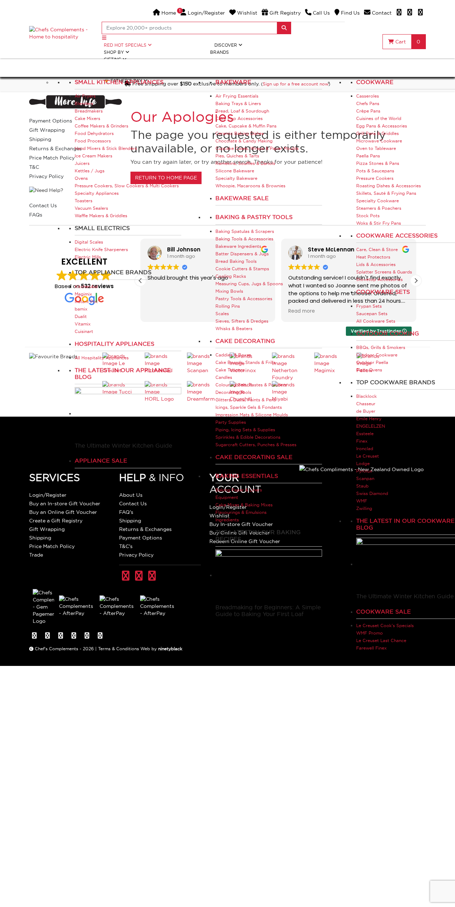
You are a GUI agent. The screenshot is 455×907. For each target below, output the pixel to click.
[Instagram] (420, 13)
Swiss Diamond (372, 493)
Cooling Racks (230, 276)
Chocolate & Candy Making (244, 141)
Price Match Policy (52, 546)
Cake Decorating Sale (254, 457)
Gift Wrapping (47, 529)
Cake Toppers (230, 370)
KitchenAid (86, 286)
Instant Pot (86, 301)
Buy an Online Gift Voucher (63, 512)
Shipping (40, 538)
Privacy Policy (136, 555)
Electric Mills (88, 257)
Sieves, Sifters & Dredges (241, 321)
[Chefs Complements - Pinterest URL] (139, 576)
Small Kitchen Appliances (119, 82)
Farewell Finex (371, 648)
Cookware (375, 82)
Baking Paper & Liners (238, 490)
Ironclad (364, 448)
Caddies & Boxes (233, 355)
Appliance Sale (101, 460)
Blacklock (366, 396)
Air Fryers (85, 96)
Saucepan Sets (371, 313)
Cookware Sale (383, 611)
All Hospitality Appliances (102, 357)
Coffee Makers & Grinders (101, 126)
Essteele (365, 433)
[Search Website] (284, 28)
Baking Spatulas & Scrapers (244, 231)
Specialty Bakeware (236, 178)
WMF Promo (369, 633)
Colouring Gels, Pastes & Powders (251, 384)
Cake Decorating (245, 341)
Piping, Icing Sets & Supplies (245, 429)
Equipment (226, 497)
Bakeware (233, 82)
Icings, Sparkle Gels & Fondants (248, 407)
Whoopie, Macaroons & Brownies (250, 185)
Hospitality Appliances (114, 343)
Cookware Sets (383, 291)
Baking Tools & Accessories (244, 238)
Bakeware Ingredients (238, 246)
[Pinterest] (409, 13)
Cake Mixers (87, 118)
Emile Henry (368, 418)
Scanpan (365, 478)
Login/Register (203, 13)
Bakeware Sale (242, 198)
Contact (381, 13)
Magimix (83, 294)
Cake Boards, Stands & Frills (245, 362)
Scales (222, 313)
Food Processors (93, 141)
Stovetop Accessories (379, 279)
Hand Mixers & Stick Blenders (106, 148)
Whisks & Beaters (233, 328)
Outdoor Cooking (387, 333)
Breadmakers (89, 111)
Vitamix (83, 324)
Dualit (81, 316)
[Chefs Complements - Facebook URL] (125, 576)
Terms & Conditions (118, 648)
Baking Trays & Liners (238, 103)
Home (168, 13)
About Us (131, 495)
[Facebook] (399, 13)
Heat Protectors (373, 257)
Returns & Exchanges (145, 529)
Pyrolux (364, 471)
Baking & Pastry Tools (254, 217)
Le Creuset (367, 456)
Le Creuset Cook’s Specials (385, 625)
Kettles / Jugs (90, 170)
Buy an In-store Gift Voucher (64, 503)
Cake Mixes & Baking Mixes (244, 504)
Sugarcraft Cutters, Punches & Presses (255, 444)
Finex (362, 441)
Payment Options (140, 538)
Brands (219, 52)
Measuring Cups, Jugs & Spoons (249, 283)
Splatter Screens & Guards (384, 272)
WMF (361, 501)
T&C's (126, 546)
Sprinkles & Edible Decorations (247, 437)
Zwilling (364, 508)
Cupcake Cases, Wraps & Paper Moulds (257, 148)
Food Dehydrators (94, 133)
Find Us (349, 13)
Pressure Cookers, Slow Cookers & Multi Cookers (127, 185)
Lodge (363, 463)
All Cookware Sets (375, 321)
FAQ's (126, 512)
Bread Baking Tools (236, 261)
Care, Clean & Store (377, 249)
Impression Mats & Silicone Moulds (251, 414)
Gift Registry (284, 13)
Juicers (82, 163)
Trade (36, 555)
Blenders (84, 103)
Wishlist (246, 13)
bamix (81, 309)
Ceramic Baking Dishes (239, 133)
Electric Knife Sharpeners (101, 249)
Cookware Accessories (397, 235)
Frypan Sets (369, 306)
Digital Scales (89, 242)
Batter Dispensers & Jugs (242, 253)
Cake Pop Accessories (239, 118)
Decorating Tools (233, 392)
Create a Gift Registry (55, 520)
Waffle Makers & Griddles (101, 215)
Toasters (83, 200)
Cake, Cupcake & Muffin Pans (246, 126)
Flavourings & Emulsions (241, 512)
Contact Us (133, 503)
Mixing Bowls (229, 291)
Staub (362, 486)
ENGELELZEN (370, 426)
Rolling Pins (227, 306)
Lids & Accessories (376, 264)
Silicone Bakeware (234, 170)
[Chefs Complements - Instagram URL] (152, 576)
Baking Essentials (246, 476)
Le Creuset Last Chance (381, 640)
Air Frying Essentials (236, 96)
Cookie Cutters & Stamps (242, 268)
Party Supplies (230, 422)
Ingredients (227, 519)
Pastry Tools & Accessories (243, 298)
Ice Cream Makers (93, 155)
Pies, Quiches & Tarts (237, 155)
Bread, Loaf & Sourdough (242, 111)
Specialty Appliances (97, 193)
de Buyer (365, 411)
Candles (223, 377)
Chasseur (365, 403)
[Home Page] (61, 33)
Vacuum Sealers (91, 208)
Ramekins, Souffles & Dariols (245, 163)
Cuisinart (84, 331)
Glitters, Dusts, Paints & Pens (245, 399)
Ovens (81, 178)
